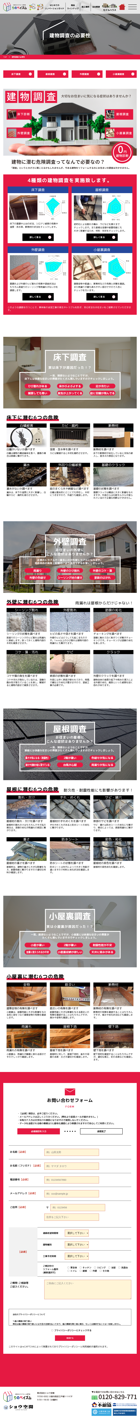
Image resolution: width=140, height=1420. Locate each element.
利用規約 (86, 1346)
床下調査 (16, 74)
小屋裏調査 (118, 74)
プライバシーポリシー (69, 1346)
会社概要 (96, 6)
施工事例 (85, 6)
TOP (5, 57)
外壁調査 (84, 74)
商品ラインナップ (73, 7)
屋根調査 (50, 74)
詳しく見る (35, 237)
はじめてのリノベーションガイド (54, 7)
